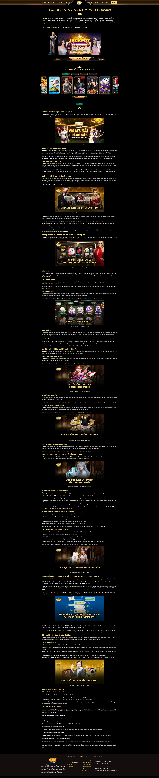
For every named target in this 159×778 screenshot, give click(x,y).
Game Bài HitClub (73, 760)
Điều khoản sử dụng (86, 764)
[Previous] (40, 82)
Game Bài (60, 2)
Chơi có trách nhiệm (86, 762)
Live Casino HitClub (73, 762)
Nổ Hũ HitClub (72, 766)
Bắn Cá (90, 2)
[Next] (118, 82)
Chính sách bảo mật (86, 760)
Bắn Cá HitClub (72, 764)
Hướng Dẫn (51, 2)
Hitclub (44, 2)
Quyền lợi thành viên (86, 766)
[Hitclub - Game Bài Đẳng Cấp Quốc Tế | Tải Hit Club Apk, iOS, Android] (79, 2)
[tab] (65, 74)
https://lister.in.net (48, 27)
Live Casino (68, 2)
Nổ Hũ (96, 2)
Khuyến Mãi (105, 2)
